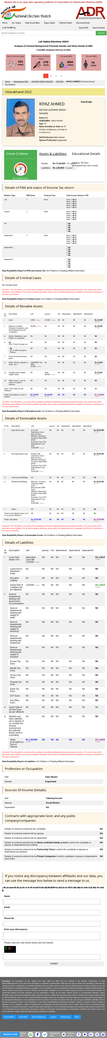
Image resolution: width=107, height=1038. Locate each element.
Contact (53, 1017)
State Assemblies (32, 23)
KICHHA (59, 81)
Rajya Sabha (49, 23)
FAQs (77, 1017)
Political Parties (65, 23)
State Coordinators (38, 1017)
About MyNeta (99, 28)
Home (4, 23)
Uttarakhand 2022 (20, 81)
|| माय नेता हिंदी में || (9, 28)
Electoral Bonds (83, 23)
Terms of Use (65, 1017)
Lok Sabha (16, 23)
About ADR (83, 28)
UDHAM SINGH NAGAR (42, 81)
